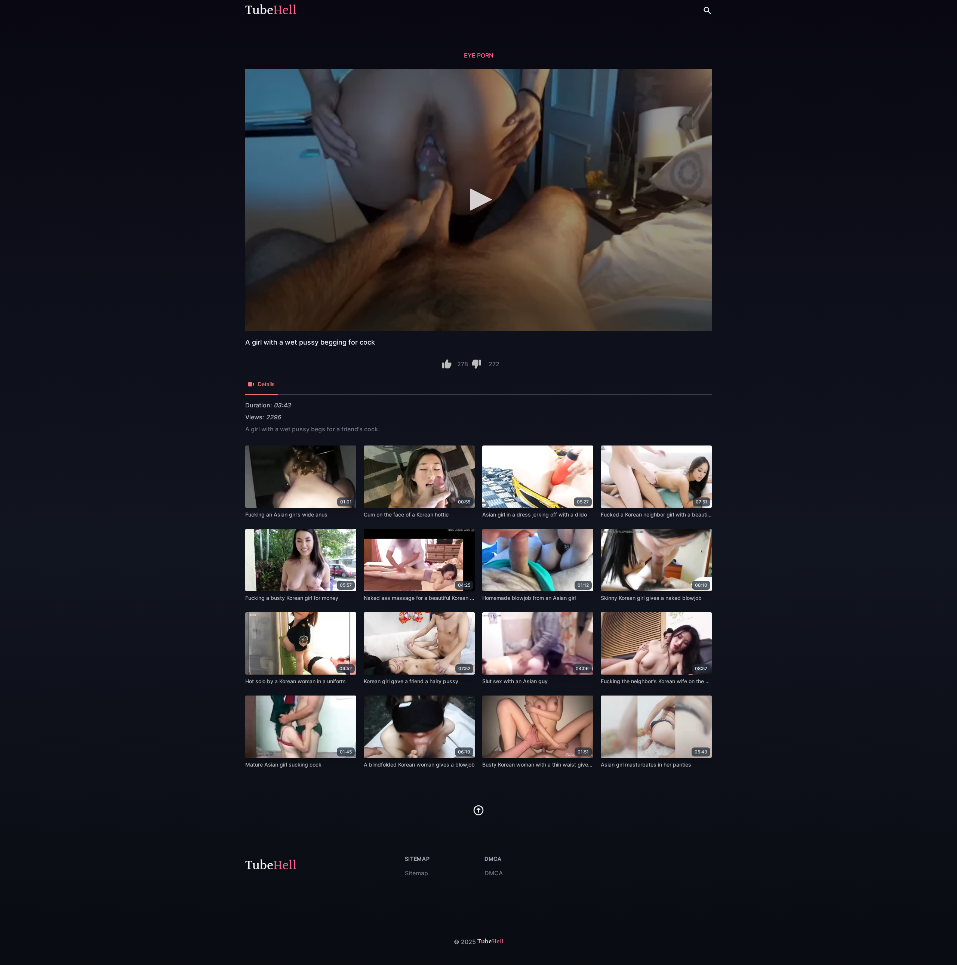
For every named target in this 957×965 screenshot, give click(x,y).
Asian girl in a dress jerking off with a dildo (534, 514)
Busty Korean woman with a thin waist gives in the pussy (552, 764)
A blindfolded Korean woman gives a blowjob (419, 764)
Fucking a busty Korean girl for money (291, 598)
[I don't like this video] (476, 364)
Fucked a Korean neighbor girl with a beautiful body (664, 514)
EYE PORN (478, 55)
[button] (478, 199)
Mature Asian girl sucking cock (283, 764)
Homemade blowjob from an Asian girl (529, 598)
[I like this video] (447, 364)
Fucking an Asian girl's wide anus (286, 514)
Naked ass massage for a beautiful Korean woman (426, 598)
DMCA (493, 873)
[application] (478, 200)
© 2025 (465, 942)
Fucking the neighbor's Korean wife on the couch (660, 681)
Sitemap (416, 873)
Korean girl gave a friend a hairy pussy (411, 681)
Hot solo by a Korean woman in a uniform (295, 681)
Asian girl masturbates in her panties (646, 764)
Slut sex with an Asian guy (515, 681)
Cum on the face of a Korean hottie (406, 514)
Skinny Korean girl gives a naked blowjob (651, 598)
